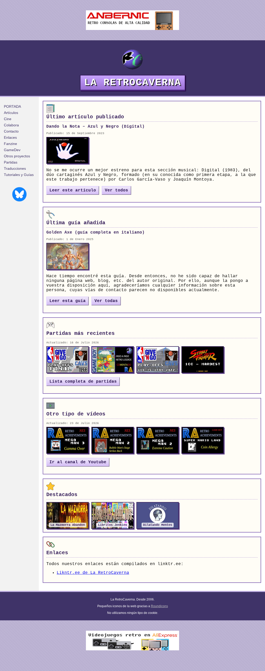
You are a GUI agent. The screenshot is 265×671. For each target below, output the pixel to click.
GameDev (12, 150)
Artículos (11, 113)
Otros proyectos (17, 156)
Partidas (10, 162)
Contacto (11, 131)
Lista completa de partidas (83, 381)
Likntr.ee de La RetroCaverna (93, 572)
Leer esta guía (67, 301)
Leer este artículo (72, 190)
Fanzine (10, 144)
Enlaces (10, 137)
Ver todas (106, 301)
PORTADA (12, 106)
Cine (7, 119)
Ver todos (116, 190)
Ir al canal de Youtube (77, 462)
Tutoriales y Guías (19, 175)
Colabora (11, 125)
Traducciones (15, 168)
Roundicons (159, 606)
